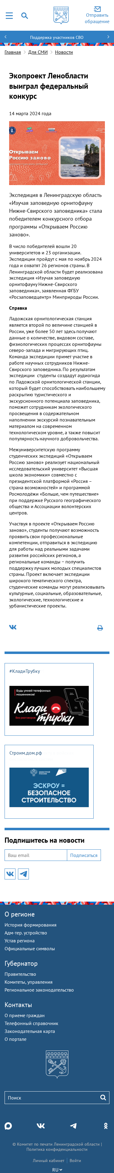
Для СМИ (38, 52)
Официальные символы (30, 948)
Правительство (20, 974)
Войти (75, 1160)
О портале (15, 1039)
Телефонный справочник (31, 1023)
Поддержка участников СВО (57, 37)
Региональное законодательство (39, 990)
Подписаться (84, 855)
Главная (13, 52)
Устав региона (20, 940)
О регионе (20, 914)
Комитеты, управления (29, 982)
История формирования (31, 925)
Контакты (18, 1004)
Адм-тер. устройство (26, 933)
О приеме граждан (25, 1015)
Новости (64, 52)
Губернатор (21, 963)
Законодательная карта (30, 1031)
